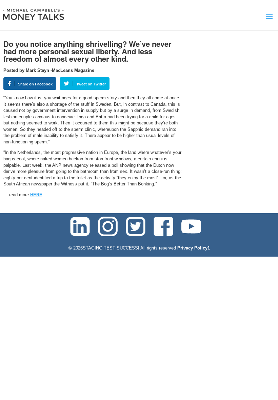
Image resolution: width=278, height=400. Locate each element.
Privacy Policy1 (193, 248)
